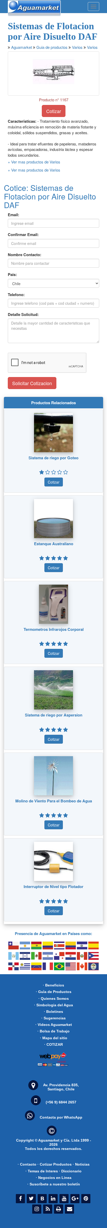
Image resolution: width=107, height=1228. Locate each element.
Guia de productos (52, 47)
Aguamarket (21, 47)
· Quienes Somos (53, 998)
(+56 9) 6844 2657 (61, 1102)
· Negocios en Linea (53, 1178)
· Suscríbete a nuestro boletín (53, 1184)
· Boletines (53, 1011)
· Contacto (27, 1164)
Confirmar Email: (23, 234)
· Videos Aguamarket (53, 1025)
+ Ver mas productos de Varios (34, 161)
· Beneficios (53, 985)
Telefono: (16, 294)
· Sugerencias (53, 1018)
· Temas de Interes (41, 1171)
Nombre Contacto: (24, 254)
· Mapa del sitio (53, 1038)
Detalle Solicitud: (23, 314)
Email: (13, 215)
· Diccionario (70, 1171)
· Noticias (81, 1164)
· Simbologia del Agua (53, 1005)
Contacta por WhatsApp (61, 1117)
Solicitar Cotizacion (32, 383)
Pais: (12, 274)
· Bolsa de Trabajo (53, 1031)
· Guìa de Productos (53, 992)
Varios (77, 47)
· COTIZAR (53, 1044)
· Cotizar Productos (54, 1164)
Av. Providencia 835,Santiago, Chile (61, 1087)
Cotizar (53, 111)
